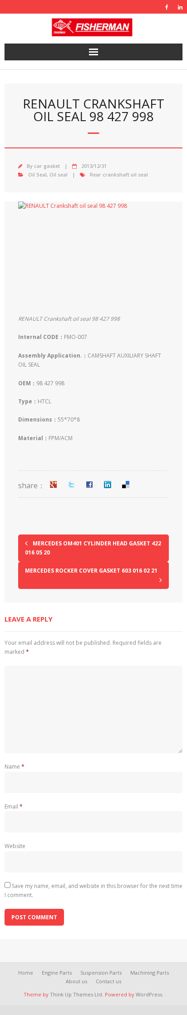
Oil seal (58, 174)
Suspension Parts (101, 972)
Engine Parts (57, 972)
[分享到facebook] (89, 484)
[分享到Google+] (53, 484)
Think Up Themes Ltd (76, 994)
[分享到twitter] (71, 484)
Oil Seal (37, 174)
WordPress (149, 994)
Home (25, 972)
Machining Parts (149, 972)
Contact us (108, 981)
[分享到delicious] (125, 484)
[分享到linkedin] (107, 484)
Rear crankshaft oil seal (119, 174)
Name (15, 766)
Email (14, 806)
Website (15, 846)
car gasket (47, 165)
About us (76, 981)
